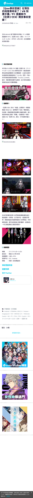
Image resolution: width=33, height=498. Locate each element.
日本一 (18, 319)
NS (9, 316)
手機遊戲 (7, 309)
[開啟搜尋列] (21, 3)
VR (29, 316)
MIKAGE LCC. (18, 314)
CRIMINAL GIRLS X (16, 311)
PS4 (15, 316)
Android (6, 311)
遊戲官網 (5, 269)
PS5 (19, 316)
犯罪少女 (24, 319)
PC (12, 316)
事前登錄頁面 (7, 265)
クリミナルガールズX (8, 319)
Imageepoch (6, 314)
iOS (12, 314)
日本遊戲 (13, 309)
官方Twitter (7, 273)
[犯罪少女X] (16, 280)
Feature (26, 311)
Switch (24, 316)
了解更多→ (8, 496)
